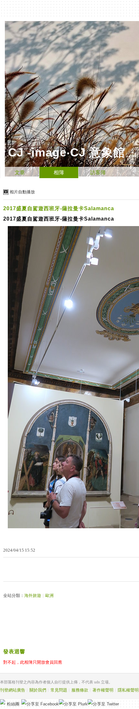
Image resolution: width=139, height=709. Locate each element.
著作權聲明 (102, 690)
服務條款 (79, 690)
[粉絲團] (2, 701)
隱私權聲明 (128, 690)
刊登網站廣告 (12, 690)
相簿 (59, 172)
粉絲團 (13, 704)
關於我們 (37, 690)
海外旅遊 (32, 595)
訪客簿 (98, 172)
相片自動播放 (22, 191)
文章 (20, 172)
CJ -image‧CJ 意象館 (66, 152)
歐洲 (49, 595)
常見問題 (58, 690)
